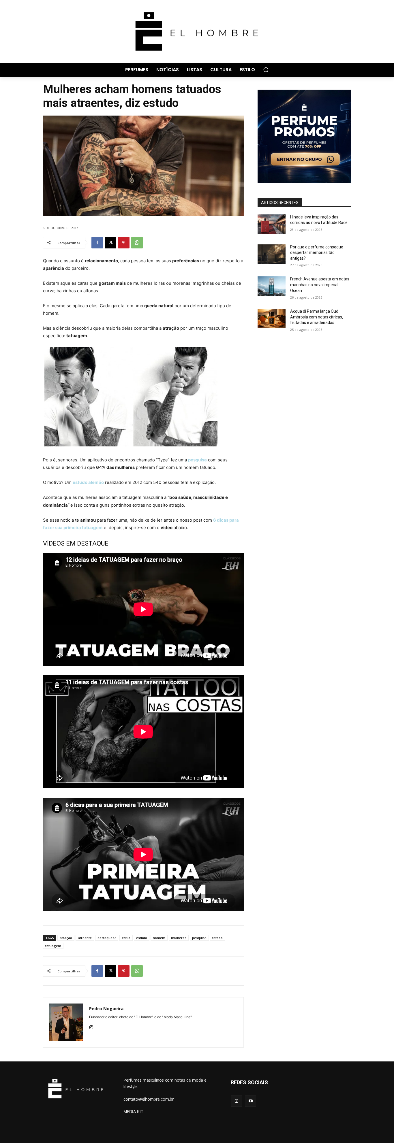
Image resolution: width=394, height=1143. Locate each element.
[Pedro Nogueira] (66, 1022)
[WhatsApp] (137, 242)
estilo (126, 937)
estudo (141, 937)
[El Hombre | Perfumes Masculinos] (197, 31)
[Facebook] (97, 242)
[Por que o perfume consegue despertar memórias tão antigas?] (272, 254)
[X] (110, 242)
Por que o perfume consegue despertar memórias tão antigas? (316, 253)
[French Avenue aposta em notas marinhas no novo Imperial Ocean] (272, 286)
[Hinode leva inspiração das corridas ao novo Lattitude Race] (272, 224)
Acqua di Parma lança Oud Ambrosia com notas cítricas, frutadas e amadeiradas (316, 317)
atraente (85, 937)
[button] (266, 70)
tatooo (217, 937)
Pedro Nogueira (106, 1008)
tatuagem (53, 946)
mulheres (178, 937)
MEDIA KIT (133, 1111)
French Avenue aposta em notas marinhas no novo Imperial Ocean (319, 285)
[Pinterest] (124, 242)
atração (66, 937)
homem (159, 937)
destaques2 (106, 937)
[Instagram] (91, 1026)
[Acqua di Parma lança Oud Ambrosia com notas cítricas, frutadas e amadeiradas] (272, 318)
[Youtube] (250, 1101)
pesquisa (197, 460)
